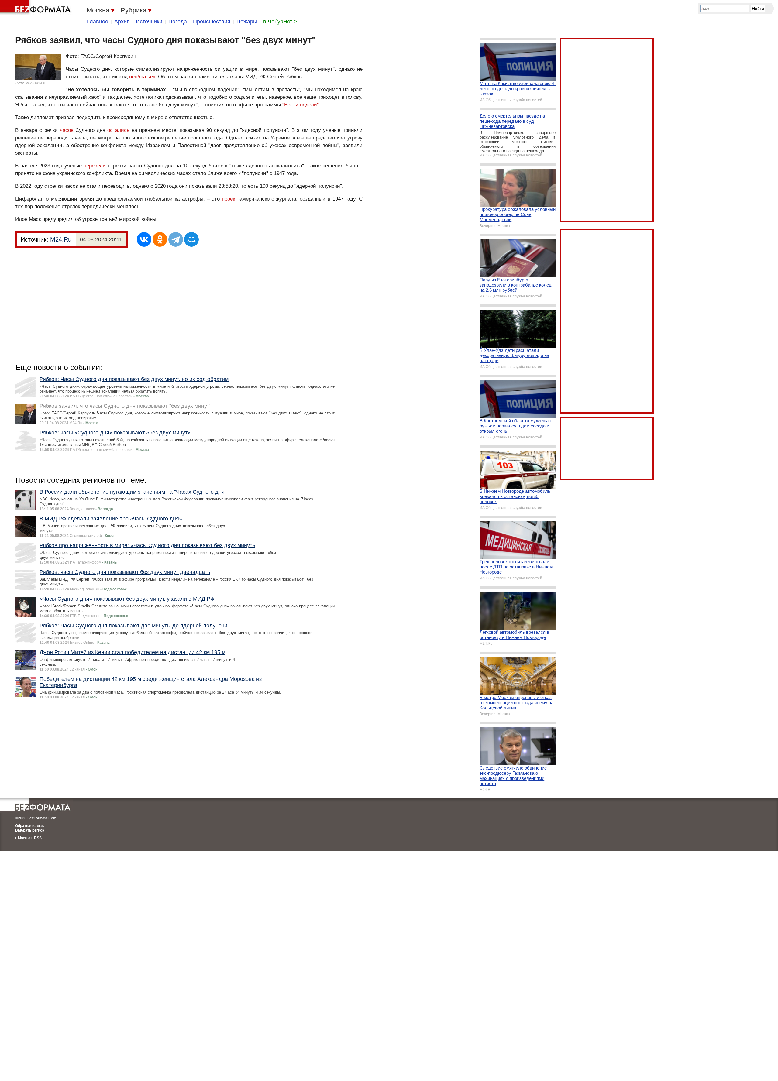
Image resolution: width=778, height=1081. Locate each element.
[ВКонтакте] (144, 239)
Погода (177, 22)
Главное (97, 22)
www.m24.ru (36, 83)
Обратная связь (29, 826)
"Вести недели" (300, 105)
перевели (95, 166)
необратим (142, 77)
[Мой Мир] (191, 239)
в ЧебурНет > (280, 22)
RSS (38, 838)
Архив (122, 22)
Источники (149, 22)
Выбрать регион (29, 830)
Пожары (246, 22)
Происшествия (211, 22)
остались (118, 130)
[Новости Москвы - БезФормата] (36, 7)
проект (229, 199)
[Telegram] (175, 239)
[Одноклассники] (160, 239)
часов (67, 130)
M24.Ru (60, 239)
